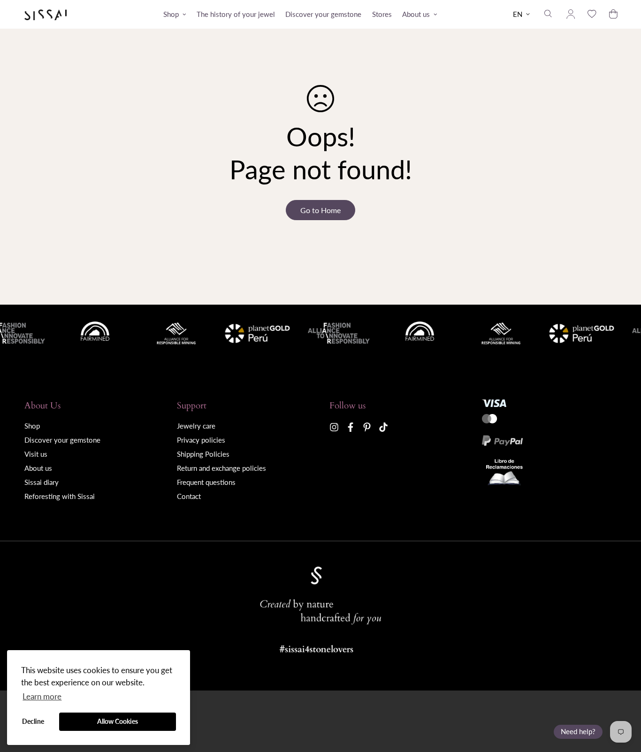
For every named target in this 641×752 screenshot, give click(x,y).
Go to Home (320, 210)
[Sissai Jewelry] (45, 14)
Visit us (35, 454)
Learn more (42, 696)
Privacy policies (201, 440)
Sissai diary (41, 482)
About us (416, 14)
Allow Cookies (117, 721)
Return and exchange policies (221, 468)
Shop (171, 14)
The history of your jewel (236, 14)
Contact (189, 496)
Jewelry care (196, 426)
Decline (33, 721)
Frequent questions (206, 482)
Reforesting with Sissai (59, 496)
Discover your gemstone (323, 14)
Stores (382, 14)
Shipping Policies (203, 454)
